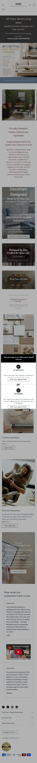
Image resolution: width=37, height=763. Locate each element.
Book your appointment (18, 379)
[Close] (33, 357)
